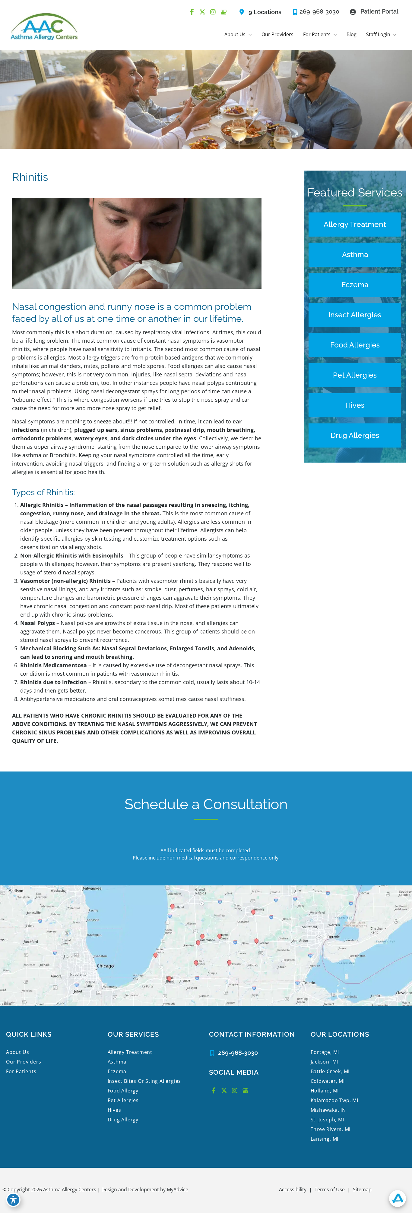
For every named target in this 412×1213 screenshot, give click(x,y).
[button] (249, 34)
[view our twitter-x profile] (202, 12)
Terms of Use (330, 1189)
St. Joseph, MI (327, 1119)
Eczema (117, 1071)
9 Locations (265, 12)
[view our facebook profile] (191, 12)
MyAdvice (177, 1189)
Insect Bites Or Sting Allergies (144, 1081)
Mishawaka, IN (328, 1110)
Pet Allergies (123, 1100)
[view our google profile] (223, 12)
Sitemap (362, 1189)
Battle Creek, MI (330, 1071)
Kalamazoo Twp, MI (335, 1100)
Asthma (117, 1061)
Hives (114, 1110)
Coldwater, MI (328, 1081)
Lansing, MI (325, 1139)
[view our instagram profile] (212, 12)
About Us (17, 1052)
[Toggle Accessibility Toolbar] (13, 1200)
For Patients (21, 1071)
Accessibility (292, 1189)
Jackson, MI (324, 1061)
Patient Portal (379, 11)
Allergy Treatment (130, 1052)
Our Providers (23, 1061)
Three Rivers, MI (331, 1129)
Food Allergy (123, 1090)
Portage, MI (325, 1052)
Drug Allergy (123, 1119)
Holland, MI (325, 1090)
